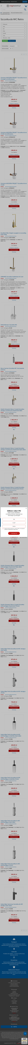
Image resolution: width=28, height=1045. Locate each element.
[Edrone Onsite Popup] (14, 522)
